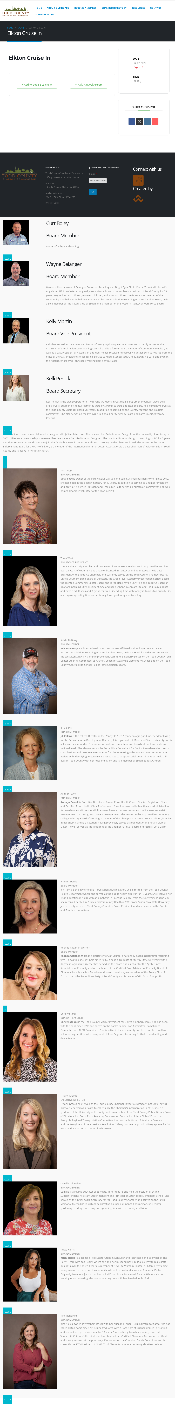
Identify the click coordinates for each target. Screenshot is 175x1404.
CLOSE (7, 258)
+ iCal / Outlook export (88, 84)
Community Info (45, 14)
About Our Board (58, 8)
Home (38, 8)
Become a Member (85, 8)
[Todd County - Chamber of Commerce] (15, 11)
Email (93, 174)
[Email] (155, 121)
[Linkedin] (147, 121)
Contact (155, 8)
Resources (138, 8)
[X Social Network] (139, 121)
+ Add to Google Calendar (37, 84)
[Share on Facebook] (132, 121)
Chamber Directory (114, 8)
